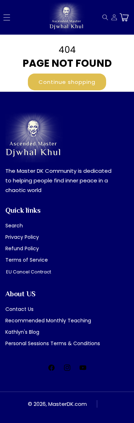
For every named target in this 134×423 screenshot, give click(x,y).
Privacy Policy (22, 237)
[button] (6, 17)
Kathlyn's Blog (22, 332)
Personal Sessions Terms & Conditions (52, 343)
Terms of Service (26, 259)
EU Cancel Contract (28, 271)
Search (14, 225)
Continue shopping (67, 82)
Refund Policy (22, 248)
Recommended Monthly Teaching (48, 320)
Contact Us (19, 309)
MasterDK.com (67, 404)
